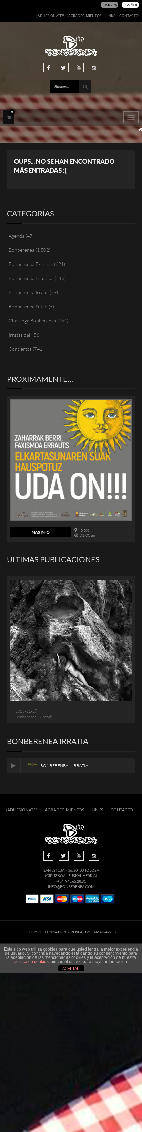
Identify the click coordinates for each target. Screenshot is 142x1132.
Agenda (16, 236)
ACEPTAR (71, 968)
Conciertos (20, 349)
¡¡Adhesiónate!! (50, 15)
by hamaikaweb (100, 932)
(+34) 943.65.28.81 (71, 881)
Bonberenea (21, 250)
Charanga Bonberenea (32, 321)
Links (110, 15)
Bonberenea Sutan (28, 306)
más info (41, 532)
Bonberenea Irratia (29, 292)
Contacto (129, 15)
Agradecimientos (84, 15)
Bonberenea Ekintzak (31, 264)
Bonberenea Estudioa (31, 278)
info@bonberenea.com (71, 886)
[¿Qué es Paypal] (32, 899)
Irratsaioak (20, 335)
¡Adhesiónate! (21, 809)
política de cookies (31, 961)
